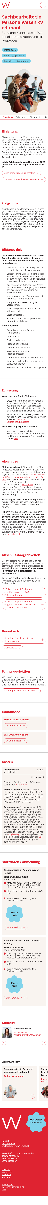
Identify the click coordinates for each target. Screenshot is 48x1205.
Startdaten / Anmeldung (16, 61)
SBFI (41, 837)
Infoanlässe (10, 50)
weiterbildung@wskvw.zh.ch (27, 1035)
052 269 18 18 (20, 1032)
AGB (4, 1189)
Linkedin (6, 1169)
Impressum (7, 1184)
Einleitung (7, 117)
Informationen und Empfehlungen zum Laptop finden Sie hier (23, 477)
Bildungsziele (36, 117)
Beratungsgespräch (14, 55)
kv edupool (27, 484)
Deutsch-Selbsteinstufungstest (18, 420)
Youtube (6, 1177)
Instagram (7, 1172)
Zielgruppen (21, 117)
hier (16, 438)
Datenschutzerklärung (13, 1187)
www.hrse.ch (14, 534)
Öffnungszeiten (9, 1161)
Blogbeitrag (14, 834)
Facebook (6, 1174)
